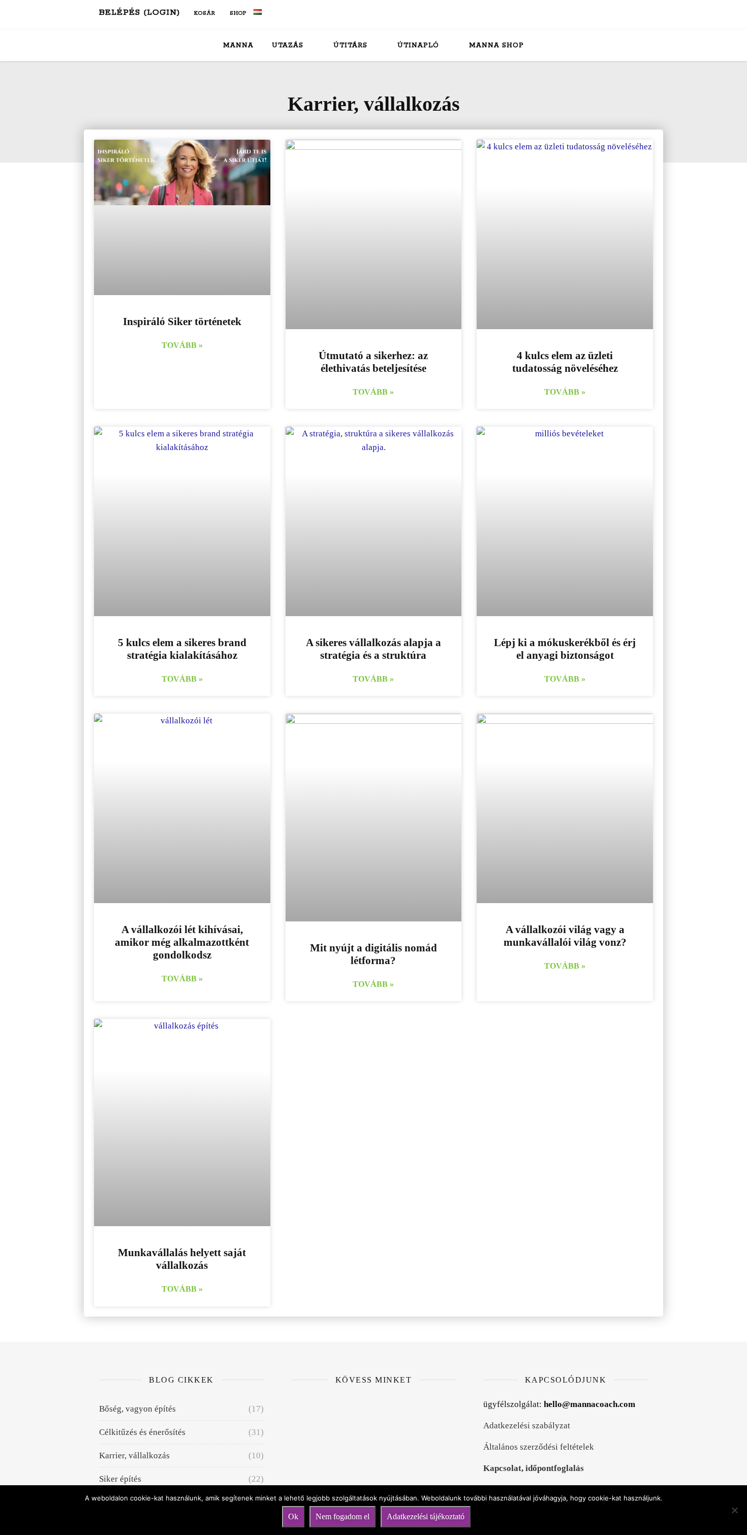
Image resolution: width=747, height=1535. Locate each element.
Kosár (203, 13)
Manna (238, 45)
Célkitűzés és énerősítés (142, 1432)
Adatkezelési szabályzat (526, 1425)
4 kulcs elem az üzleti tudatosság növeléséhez (565, 361)
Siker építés (120, 1479)
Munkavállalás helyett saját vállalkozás (182, 1258)
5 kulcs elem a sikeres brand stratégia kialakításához (182, 648)
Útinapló (418, 45)
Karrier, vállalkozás (134, 1455)
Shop (237, 13)
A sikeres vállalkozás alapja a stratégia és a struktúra (373, 648)
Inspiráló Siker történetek (182, 321)
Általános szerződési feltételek (538, 1447)
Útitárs (350, 45)
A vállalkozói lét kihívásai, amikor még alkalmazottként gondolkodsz (182, 942)
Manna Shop (496, 45)
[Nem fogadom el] (734, 1510)
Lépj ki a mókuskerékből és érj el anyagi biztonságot (565, 648)
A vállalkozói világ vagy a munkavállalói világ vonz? (565, 935)
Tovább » (182, 345)
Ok (293, 1516)
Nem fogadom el (342, 1516)
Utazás (287, 45)
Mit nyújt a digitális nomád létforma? (373, 954)
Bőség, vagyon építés (137, 1409)
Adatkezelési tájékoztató (425, 1516)
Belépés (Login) (139, 12)
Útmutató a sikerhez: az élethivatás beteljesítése (373, 361)
